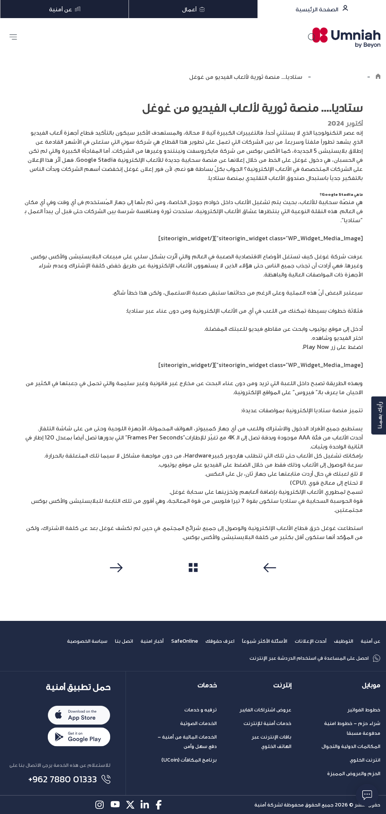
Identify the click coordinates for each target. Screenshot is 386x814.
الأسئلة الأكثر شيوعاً (264, 641)
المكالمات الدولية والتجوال (351, 746)
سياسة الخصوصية (87, 641)
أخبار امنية (152, 641)
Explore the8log (339, 76)
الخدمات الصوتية (198, 723)
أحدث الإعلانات (310, 641)
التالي (115, 582)
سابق (271, 582)
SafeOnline (184, 641)
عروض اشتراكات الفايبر (265, 710)
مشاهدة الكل (193, 581)
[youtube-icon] (115, 804)
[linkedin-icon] (145, 804)
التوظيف (343, 641)
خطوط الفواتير (363, 710)
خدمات (207, 685)
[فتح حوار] (367, 795)
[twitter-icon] (130, 804)
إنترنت (282, 685)
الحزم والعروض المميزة (353, 773)
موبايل (371, 685)
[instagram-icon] (100, 804)
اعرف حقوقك (219, 641)
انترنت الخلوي (365, 760)
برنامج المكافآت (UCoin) (189, 760)
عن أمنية (370, 641)
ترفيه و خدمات (200, 710)
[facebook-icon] (160, 804)
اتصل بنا (124, 641)
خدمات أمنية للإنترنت (267, 723)
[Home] (378, 76)
